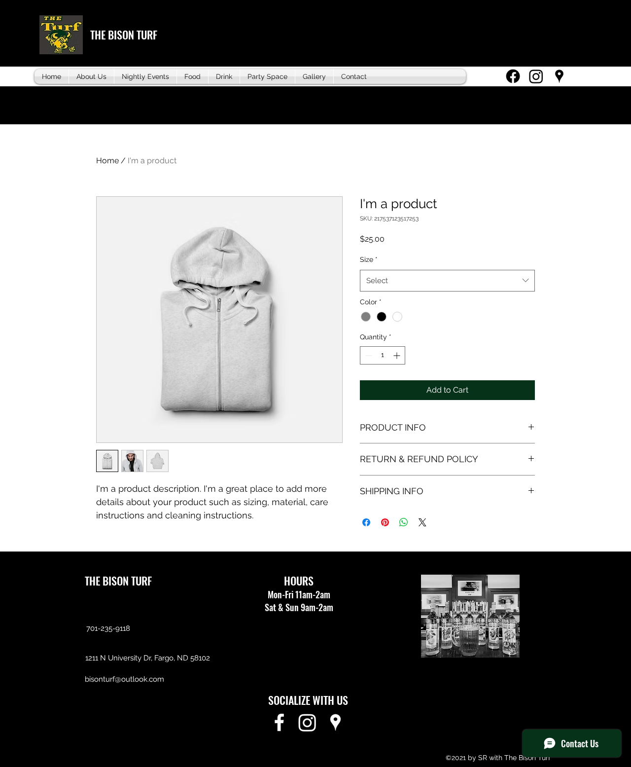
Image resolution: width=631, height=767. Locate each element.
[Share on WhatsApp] (404, 522)
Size (369, 259)
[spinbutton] (382, 355)
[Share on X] (422, 522)
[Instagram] (536, 76)
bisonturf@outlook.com (124, 679)
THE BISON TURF (123, 34)
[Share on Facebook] (366, 522)
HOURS (299, 580)
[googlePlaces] (559, 76)
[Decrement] (367, 355)
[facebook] (513, 76)
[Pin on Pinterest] (385, 522)
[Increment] (397, 355)
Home (107, 160)
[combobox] (447, 281)
